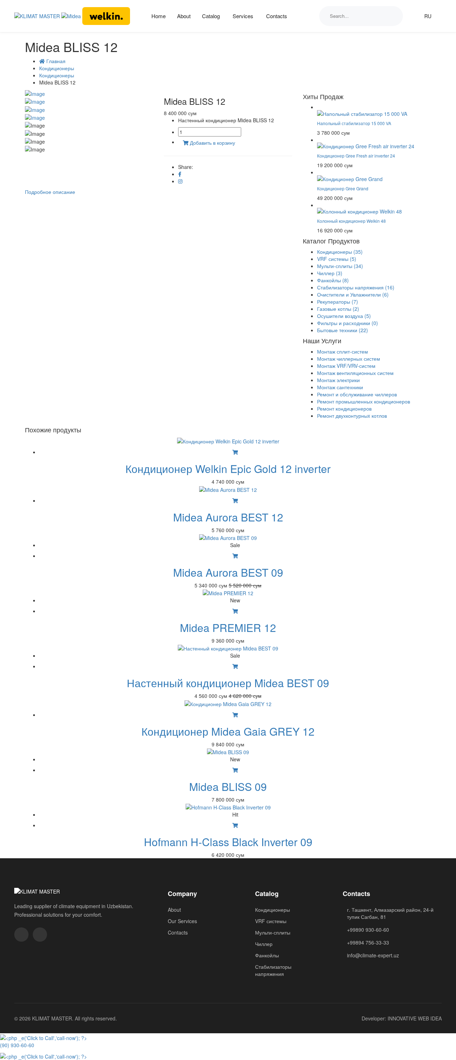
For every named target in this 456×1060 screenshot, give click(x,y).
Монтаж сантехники (340, 387)
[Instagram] (180, 181)
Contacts (276, 16)
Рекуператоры (337, 301)
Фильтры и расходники (347, 322)
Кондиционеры (56, 68)
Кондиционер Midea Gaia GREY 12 (228, 731)
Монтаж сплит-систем (342, 351)
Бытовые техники (342, 330)
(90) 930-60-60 (17, 1045)
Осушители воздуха (344, 315)
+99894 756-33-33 (368, 942)
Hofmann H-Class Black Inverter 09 (228, 841)
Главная (55, 61)
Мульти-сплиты (340, 265)
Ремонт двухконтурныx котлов (352, 415)
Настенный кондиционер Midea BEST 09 (228, 682)
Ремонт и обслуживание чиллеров (357, 394)
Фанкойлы (333, 280)
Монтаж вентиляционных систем (355, 372)
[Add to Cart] (235, 452)
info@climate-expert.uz (373, 955)
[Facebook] (179, 173)
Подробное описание (50, 191)
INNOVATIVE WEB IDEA (415, 1018)
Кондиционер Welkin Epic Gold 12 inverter (228, 468)
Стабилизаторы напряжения (355, 287)
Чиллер (329, 273)
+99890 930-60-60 (368, 929)
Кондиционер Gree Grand (342, 188)
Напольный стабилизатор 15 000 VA (354, 123)
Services (243, 16)
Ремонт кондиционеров (344, 408)
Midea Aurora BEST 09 (228, 572)
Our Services (182, 921)
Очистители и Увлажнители (353, 294)
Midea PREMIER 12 (228, 627)
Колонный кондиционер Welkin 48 (351, 221)
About (184, 16)
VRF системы (336, 258)
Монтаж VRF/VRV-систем (346, 365)
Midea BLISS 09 (228, 786)
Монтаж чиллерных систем (348, 358)
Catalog (211, 16)
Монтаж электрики (338, 380)
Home (158, 16)
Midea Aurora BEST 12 (228, 517)
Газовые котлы (338, 308)
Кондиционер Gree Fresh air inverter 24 (356, 156)
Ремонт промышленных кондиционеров (363, 401)
